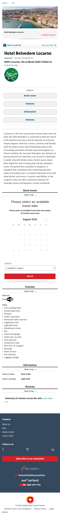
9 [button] (13, 240)
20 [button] (35, 245)
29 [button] (46, 250)
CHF (13, 3)
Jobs (4, 428)
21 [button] (41, 245)
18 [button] (25, 245)
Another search (49, 35)
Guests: (8, 263)
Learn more (47, 398)
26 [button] (30, 250)
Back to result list (14, 45)
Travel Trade (7, 436)
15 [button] (46, 240)
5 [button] (29, 234)
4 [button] (24, 234)
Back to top (29, 195)
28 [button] (41, 250)
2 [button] (13, 234)
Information (30, 111)
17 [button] (19, 245)
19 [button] (30, 245)
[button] (13, 219)
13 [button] (35, 240)
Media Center (8, 432)
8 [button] (46, 234)
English (5, 3)
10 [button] (19, 240)
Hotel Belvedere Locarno (27, 53)
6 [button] (35, 234)
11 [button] (24, 240)
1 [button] (46, 229)
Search (30, 276)
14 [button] (41, 240)
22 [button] (46, 245)
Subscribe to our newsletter (30, 458)
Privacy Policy (40, 509)
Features (30, 103)
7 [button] (40, 234)
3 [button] (19, 234)
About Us (6, 424)
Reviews (30, 119)
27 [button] (35, 250)
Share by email (47, 45)
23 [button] (14, 250)
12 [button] (30, 240)
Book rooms (30, 95)
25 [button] (25, 250)
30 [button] (14, 255)
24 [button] (19, 250)
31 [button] (19, 255)
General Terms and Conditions (17, 509)
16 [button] (14, 245)
